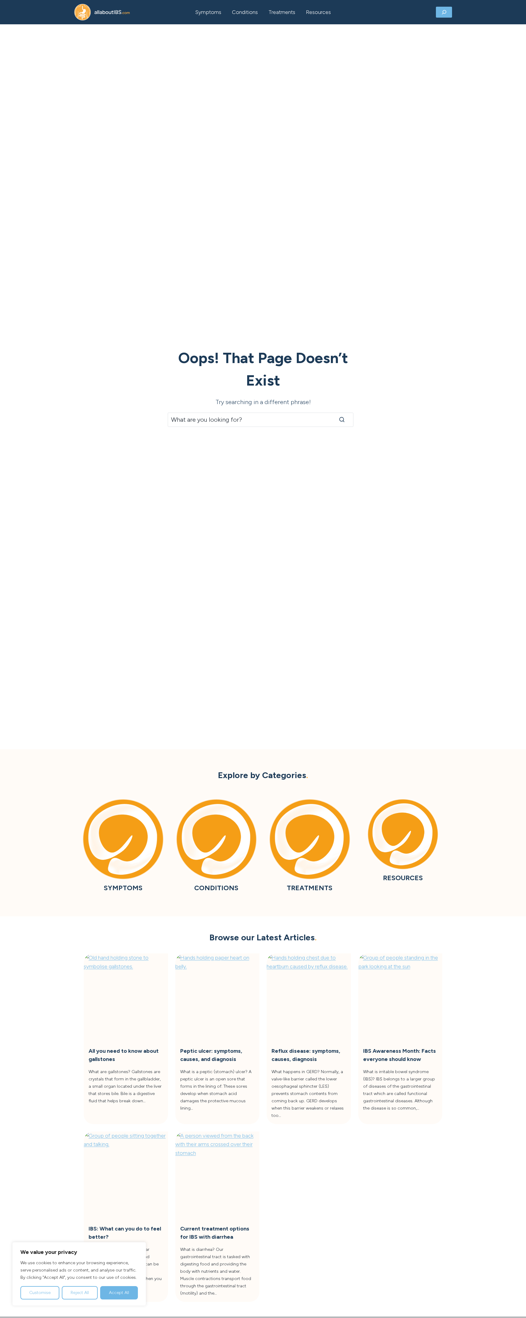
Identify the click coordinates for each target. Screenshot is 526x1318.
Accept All (119, 1292)
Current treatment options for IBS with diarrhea (214, 1232)
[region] (79, 1274)
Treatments (281, 12)
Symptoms (208, 12)
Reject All (80, 1292)
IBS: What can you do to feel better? (125, 1232)
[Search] (341, 419)
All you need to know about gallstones (124, 1055)
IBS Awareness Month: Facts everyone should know (399, 1055)
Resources (318, 12)
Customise (40, 1292)
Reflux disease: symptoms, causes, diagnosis (306, 1055)
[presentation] (126, 995)
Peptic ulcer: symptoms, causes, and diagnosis (211, 1055)
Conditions (245, 12)
